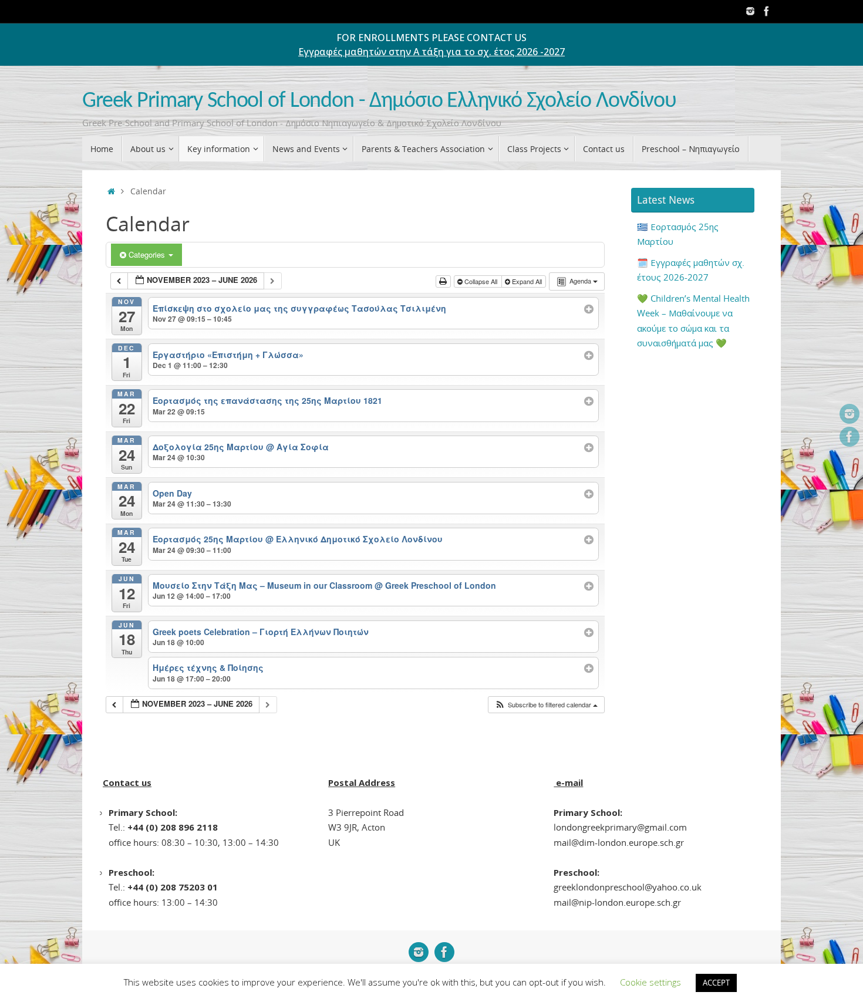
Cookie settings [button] (650, 982)
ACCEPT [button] (716, 982)
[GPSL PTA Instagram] (750, 11)
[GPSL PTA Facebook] (767, 11)
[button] (546, 705)
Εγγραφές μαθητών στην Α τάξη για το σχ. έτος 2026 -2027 (431, 51)
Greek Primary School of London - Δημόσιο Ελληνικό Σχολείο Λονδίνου (379, 101)
